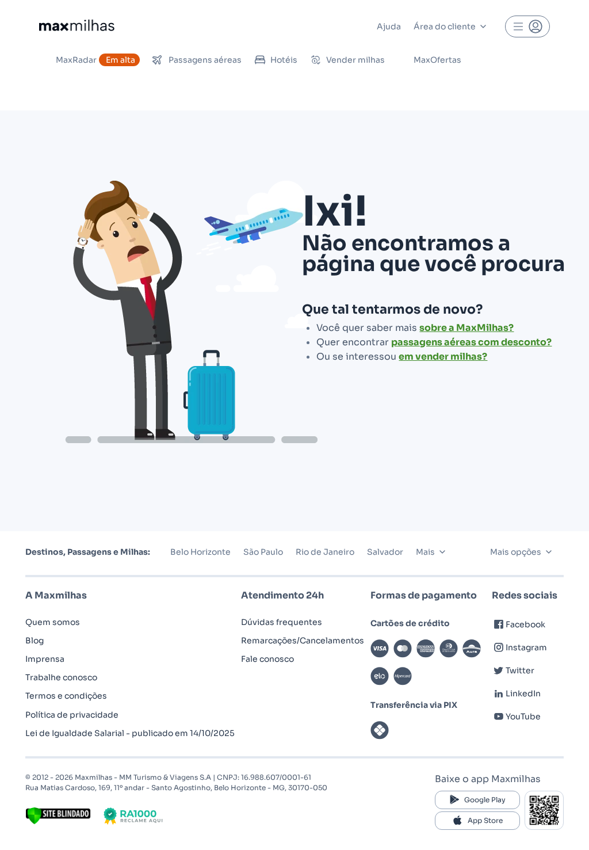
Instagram (526, 647)
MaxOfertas (437, 60)
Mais (425, 552)
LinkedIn (523, 693)
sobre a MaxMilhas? (466, 328)
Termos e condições (66, 696)
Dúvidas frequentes (281, 622)
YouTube (523, 716)
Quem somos (52, 622)
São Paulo (263, 552)
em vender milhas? (443, 356)
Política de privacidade (71, 715)
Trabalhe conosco (61, 677)
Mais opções (515, 552)
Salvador (385, 552)
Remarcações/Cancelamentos (302, 640)
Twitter (520, 670)
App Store (485, 820)
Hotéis (283, 60)
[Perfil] (527, 26)
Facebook (525, 624)
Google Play (485, 799)
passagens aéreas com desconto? (471, 342)
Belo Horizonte (200, 552)
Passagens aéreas (205, 60)
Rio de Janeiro (325, 552)
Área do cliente (445, 26)
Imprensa (44, 659)
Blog (34, 640)
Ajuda (389, 26)
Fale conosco (267, 659)
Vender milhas (355, 60)
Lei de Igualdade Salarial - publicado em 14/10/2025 (130, 733)
